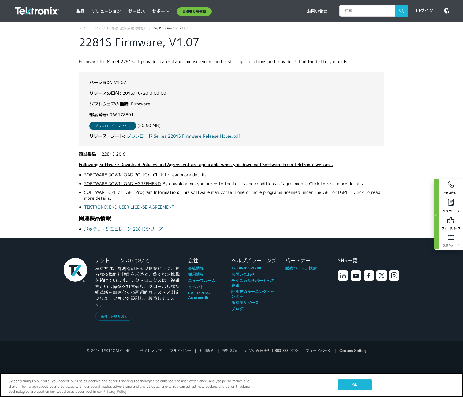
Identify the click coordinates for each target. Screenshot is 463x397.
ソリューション (106, 11)
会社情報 (196, 268)
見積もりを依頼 (194, 11)
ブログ (237, 309)
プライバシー (181, 351)
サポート (160, 11)
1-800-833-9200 (246, 268)
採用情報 (196, 274)
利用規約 (207, 351)
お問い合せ (317, 11)
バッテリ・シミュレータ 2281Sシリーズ (123, 229)
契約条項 (229, 351)
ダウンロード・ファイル (112, 125)
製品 (80, 11)
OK (354, 384)
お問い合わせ (243, 274)
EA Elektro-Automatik (199, 295)
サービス (136, 11)
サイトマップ (151, 351)
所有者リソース (245, 302)
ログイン (424, 11)
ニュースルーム (201, 280)
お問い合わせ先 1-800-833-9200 (271, 351)
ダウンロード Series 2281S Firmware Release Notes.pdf (183, 136)
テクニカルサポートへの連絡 (253, 282)
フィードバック (318, 351)
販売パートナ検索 (301, 268)
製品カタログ (451, 245)
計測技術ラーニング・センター (253, 293)
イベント (196, 287)
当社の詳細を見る (114, 316)
